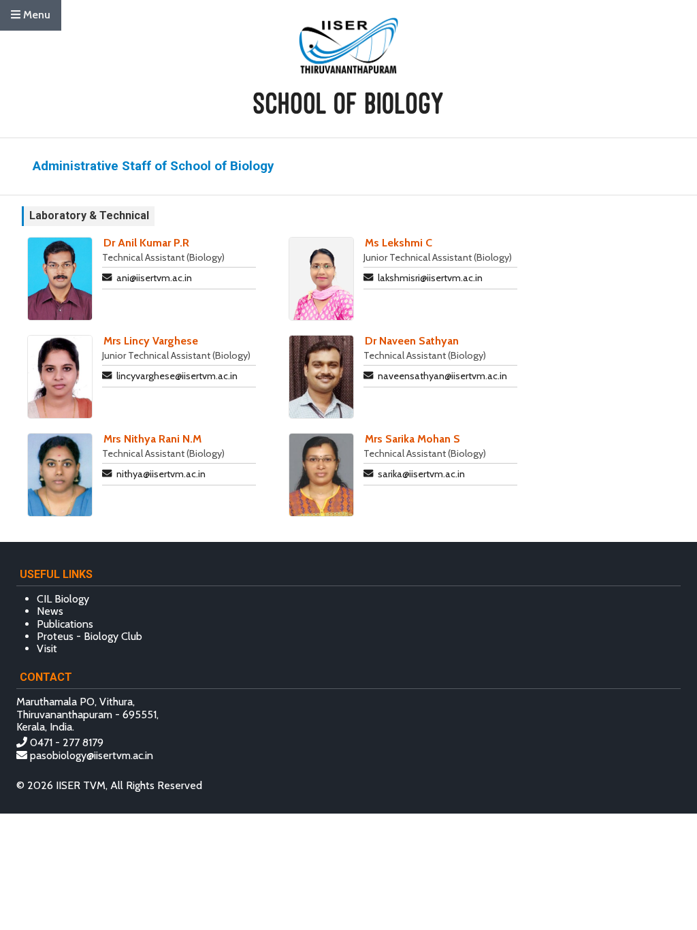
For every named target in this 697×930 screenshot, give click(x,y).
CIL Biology (63, 598)
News (50, 611)
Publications (65, 624)
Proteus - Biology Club (89, 636)
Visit (47, 648)
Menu (35, 14)
